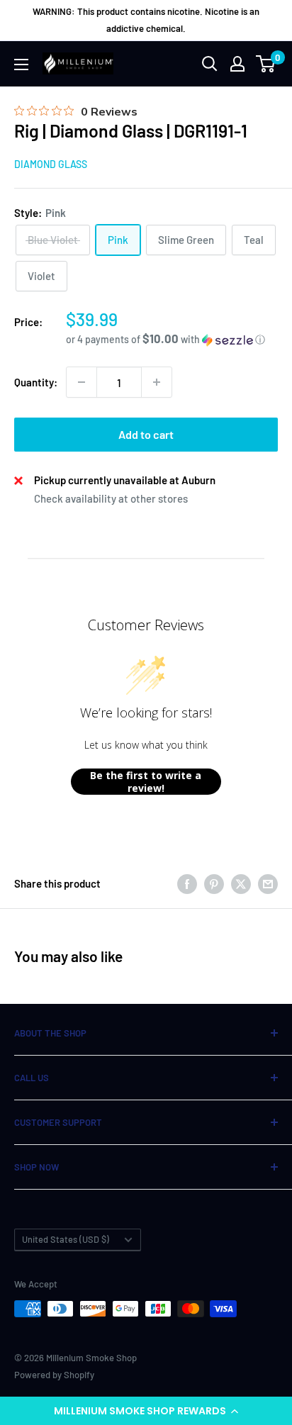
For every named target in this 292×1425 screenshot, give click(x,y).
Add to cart (146, 434)
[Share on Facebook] (187, 883)
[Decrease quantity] (81, 382)
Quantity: (35, 382)
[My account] (237, 64)
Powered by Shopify (54, 1374)
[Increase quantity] (157, 382)
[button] (146, 1411)
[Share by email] (268, 883)
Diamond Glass (50, 164)
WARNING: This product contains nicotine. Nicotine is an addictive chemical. (146, 20)
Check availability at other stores (111, 498)
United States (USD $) (65, 1239)
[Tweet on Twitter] (241, 883)
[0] (266, 63)
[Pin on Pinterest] (214, 883)
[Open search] (210, 64)
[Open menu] (21, 64)
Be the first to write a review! (145, 782)
